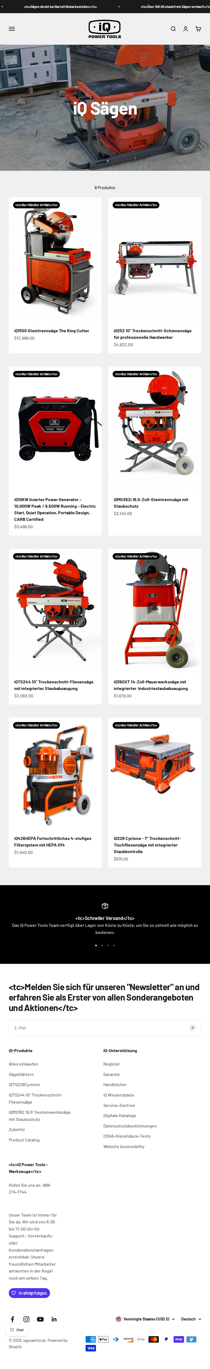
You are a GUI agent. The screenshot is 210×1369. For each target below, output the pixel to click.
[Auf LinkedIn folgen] (54, 1319)
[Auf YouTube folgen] (40, 1319)
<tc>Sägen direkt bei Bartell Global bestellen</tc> (41, 6)
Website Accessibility (124, 1146)
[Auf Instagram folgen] (26, 1319)
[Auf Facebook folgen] (12, 1319)
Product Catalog (24, 1139)
